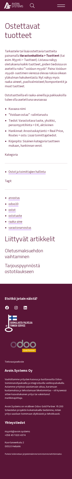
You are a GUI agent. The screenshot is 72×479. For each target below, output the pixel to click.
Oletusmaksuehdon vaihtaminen (24, 253)
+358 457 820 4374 (15, 435)
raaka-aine (15, 222)
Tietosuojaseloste (14, 361)
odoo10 (13, 204)
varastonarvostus (19, 228)
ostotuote (15, 216)
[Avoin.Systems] (14, 5)
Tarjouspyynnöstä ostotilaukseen (22, 268)
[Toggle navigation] (61, 5)
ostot (12, 210)
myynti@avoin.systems (17, 431)
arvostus (14, 198)
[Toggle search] (32, 6)
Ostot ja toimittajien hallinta (27, 172)
